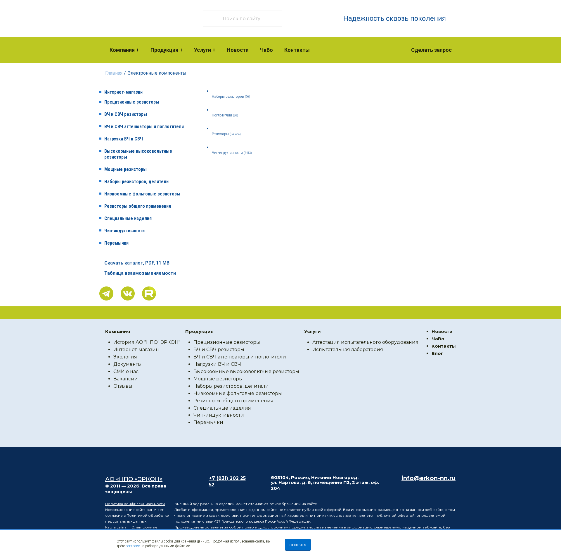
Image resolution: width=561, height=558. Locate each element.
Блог (437, 353)
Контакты (297, 50)
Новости (238, 50)
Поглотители (225, 115)
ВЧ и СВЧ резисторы (125, 114)
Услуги (202, 50)
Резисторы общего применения (137, 206)
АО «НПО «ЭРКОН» (133, 479)
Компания (122, 50)
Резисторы (226, 134)
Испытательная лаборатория (347, 349)
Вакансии (125, 379)
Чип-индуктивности (124, 230)
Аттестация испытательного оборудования (365, 342)
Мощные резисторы (125, 169)
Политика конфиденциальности (135, 504)
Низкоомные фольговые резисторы (142, 194)
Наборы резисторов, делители (136, 181)
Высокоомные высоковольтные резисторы (138, 154)
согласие (133, 546)
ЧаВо (266, 50)
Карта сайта (116, 527)
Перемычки (116, 243)
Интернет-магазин (123, 92)
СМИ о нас (125, 371)
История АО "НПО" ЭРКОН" (146, 342)
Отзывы (122, 386)
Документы (127, 364)
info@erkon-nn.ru (428, 478)
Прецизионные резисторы (131, 102)
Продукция (164, 50)
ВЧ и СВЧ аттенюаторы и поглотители (144, 126)
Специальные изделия (128, 218)
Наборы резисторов (231, 96)
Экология (125, 357)
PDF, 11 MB (136, 263)
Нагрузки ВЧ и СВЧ (123, 139)
